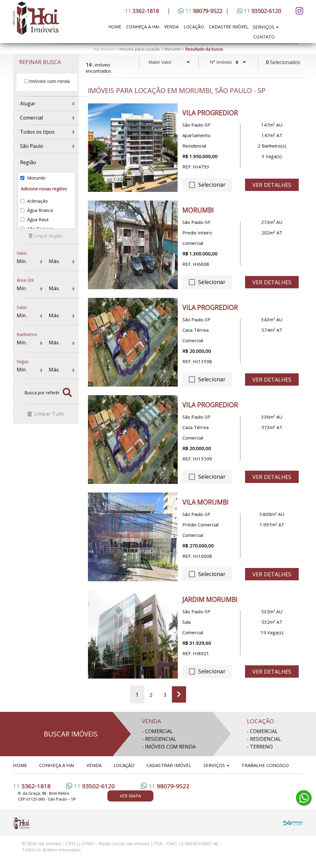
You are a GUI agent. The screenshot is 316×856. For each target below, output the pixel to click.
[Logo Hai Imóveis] (55, 21)
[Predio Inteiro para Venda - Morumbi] (133, 245)
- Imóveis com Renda (169, 746)
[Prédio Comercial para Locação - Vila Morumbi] (133, 537)
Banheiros (27, 332)
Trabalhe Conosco (265, 765)
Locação (194, 27)
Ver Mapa (130, 796)
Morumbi (35, 178)
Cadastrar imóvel (169, 765)
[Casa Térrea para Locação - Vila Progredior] (133, 342)
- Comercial (157, 731)
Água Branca (39, 210)
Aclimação (37, 201)
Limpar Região (47, 236)
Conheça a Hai (142, 27)
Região (28, 162)
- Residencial (159, 739)
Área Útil (25, 278)
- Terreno (260, 746)
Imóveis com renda (49, 81)
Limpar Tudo (48, 413)
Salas (22, 305)
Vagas (23, 360)
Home (114, 27)
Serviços (264, 27)
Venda (171, 27)
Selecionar (210, 184)
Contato (264, 37)
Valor (22, 251)
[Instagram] (298, 11)
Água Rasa (37, 219)
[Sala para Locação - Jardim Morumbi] (133, 634)
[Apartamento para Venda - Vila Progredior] (133, 147)
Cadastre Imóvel (228, 27)
